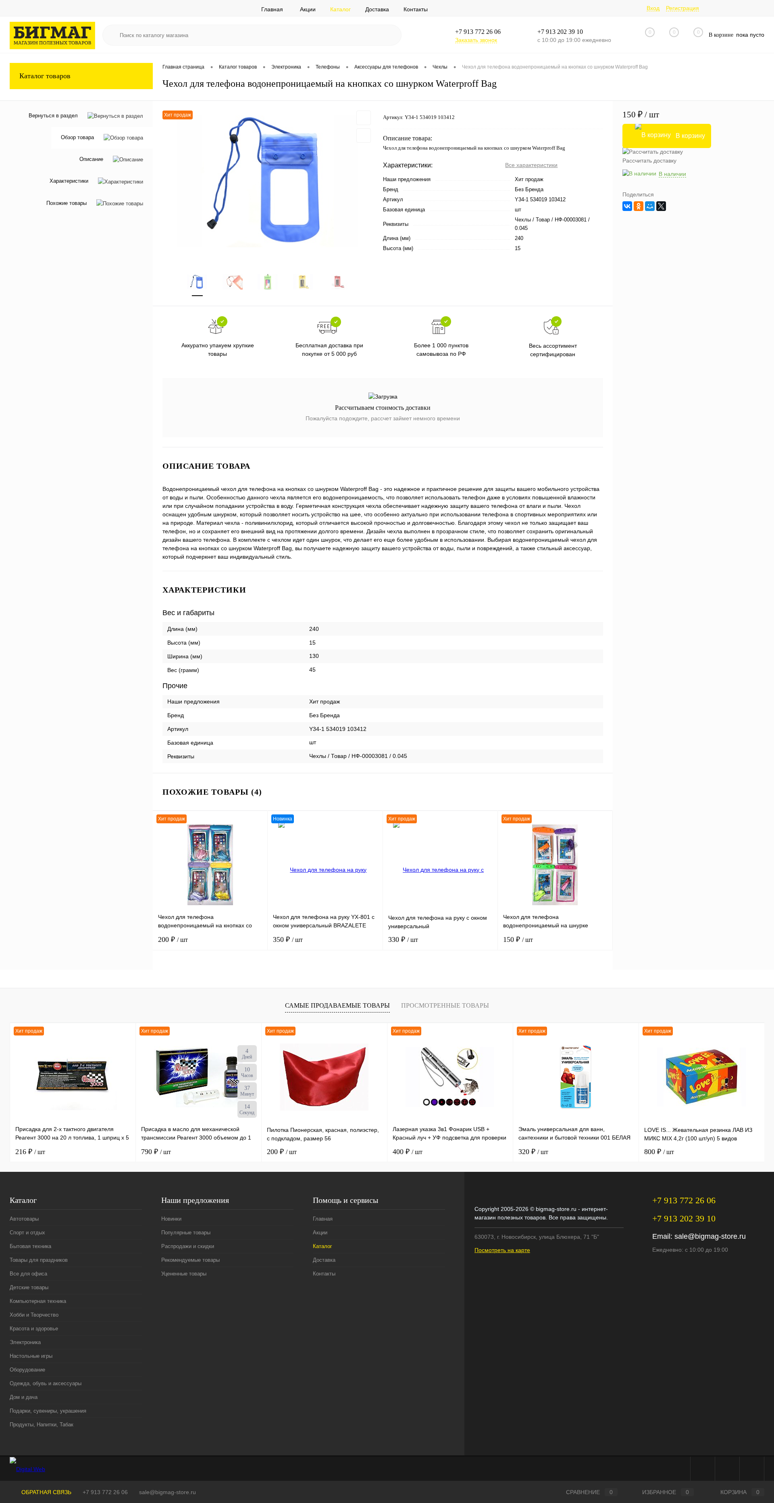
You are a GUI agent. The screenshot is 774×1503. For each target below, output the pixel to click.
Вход (653, 8)
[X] (661, 206)
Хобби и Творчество (34, 1315)
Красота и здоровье (34, 1329)
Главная (272, 9)
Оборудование (27, 1370)
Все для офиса (28, 1274)
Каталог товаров (45, 76)
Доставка (377, 9)
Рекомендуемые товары (190, 1260)
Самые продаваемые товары (337, 1005)
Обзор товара (77, 138)
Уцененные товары (183, 1274)
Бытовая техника (30, 1246)
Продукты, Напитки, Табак (41, 1425)
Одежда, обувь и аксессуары (45, 1383)
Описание (91, 160)
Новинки (171, 1219)
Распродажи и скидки (187, 1246)
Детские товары (29, 1287)
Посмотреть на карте (502, 1250)
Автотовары (24, 1219)
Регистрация (682, 8)
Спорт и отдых (27, 1233)
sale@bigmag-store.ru (710, 1236)
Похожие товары (66, 203)
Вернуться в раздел (53, 116)
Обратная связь (45, 1492)
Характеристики (69, 181)
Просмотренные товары (445, 1005)
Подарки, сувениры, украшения (48, 1411)
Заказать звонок (476, 40)
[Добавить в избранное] (363, 118)
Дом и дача (23, 1397)
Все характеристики (531, 165)
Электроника (25, 1342)
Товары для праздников (39, 1260)
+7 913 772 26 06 (105, 1492)
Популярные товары (185, 1233)
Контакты (416, 9)
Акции (308, 9)
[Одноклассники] (638, 206)
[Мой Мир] (650, 206)
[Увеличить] (267, 181)
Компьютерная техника (38, 1301)
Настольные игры (31, 1356)
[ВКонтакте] (627, 206)
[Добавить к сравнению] (363, 135)
